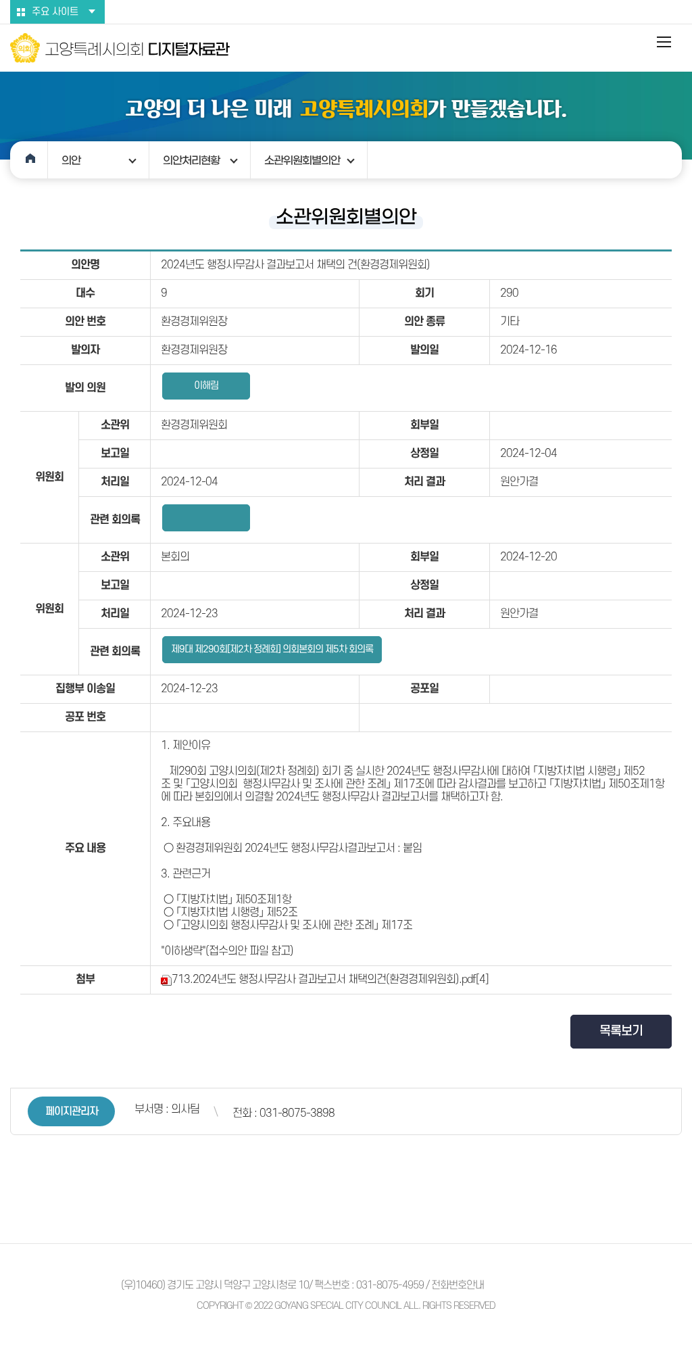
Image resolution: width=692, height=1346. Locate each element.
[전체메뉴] (665, 42)
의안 (70, 160)
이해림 (206, 385)
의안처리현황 (191, 160)
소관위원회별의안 (302, 160)
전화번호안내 (457, 1285)
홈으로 (29, 159)
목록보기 (621, 1031)
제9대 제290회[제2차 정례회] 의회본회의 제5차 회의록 (272, 649)
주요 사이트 (55, 12)
